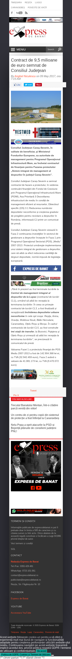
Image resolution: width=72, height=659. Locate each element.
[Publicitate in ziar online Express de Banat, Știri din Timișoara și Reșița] (36, 144)
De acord (41, 651)
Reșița (28, 2)
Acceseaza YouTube (21, 613)
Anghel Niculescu (25, 76)
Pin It (16, 395)
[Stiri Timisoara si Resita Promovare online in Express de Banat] (36, 378)
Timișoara (16, 2)
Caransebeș (18, 7)
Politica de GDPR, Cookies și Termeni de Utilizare (25, 654)
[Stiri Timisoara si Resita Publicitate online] (36, 279)
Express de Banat (19, 598)
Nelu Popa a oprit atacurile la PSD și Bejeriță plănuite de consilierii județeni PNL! (33, 428)
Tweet (33, 390)
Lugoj (38, 2)
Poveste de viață (37, 7)
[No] (52, 655)
